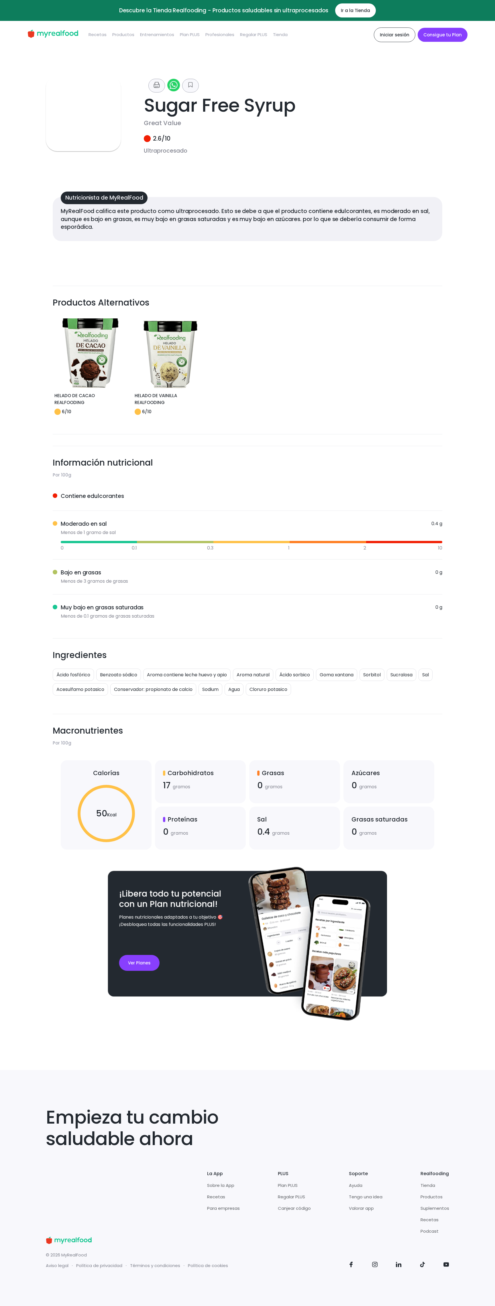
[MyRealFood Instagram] (375, 1265)
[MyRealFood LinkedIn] (399, 1265)
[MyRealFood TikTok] (422, 1265)
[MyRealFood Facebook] (351, 1265)
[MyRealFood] (53, 34)
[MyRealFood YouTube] (446, 1265)
